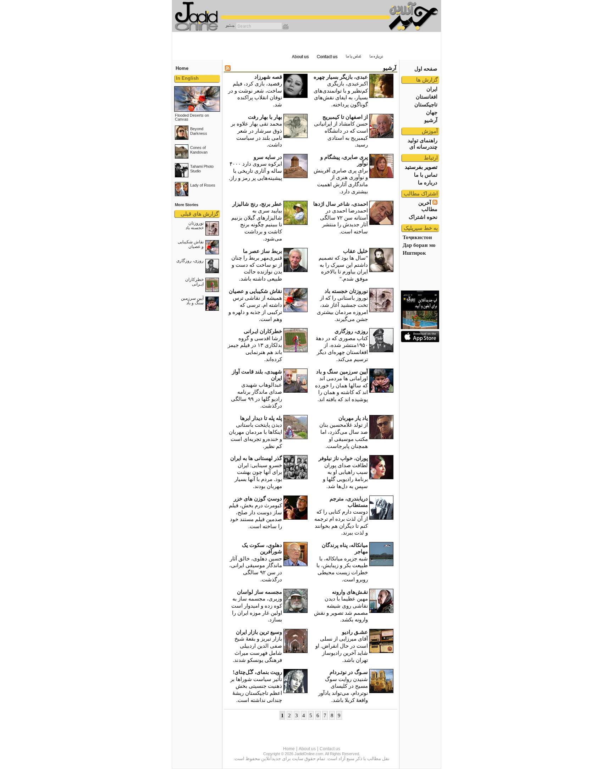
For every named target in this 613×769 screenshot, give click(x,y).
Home (289, 748)
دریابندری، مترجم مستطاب (349, 502)
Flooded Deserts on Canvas (192, 117)
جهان (431, 112)
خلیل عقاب (355, 251)
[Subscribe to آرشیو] (228, 69)
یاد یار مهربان (353, 418)
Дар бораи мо (419, 245)
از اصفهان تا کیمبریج (345, 117)
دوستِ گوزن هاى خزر (258, 499)
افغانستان (426, 97)
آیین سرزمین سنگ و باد (192, 300)
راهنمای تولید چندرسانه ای (422, 143)
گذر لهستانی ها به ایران (256, 458)
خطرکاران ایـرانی (194, 282)
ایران (431, 89)
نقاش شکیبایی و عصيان (191, 244)
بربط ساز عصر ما (262, 251)
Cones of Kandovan (199, 149)
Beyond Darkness (198, 131)
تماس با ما (425, 175)
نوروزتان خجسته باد (195, 225)
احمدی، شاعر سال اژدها (340, 204)
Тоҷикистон (417, 237)
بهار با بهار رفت (265, 117)
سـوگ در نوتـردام (349, 672)
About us (307, 748)
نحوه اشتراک (423, 217)
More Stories (186, 205)
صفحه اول (425, 69)
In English (187, 78)
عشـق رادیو (355, 632)
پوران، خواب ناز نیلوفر (343, 458)
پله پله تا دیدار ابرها (261, 418)
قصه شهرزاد (268, 77)
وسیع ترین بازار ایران (259, 632)
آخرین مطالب (427, 206)
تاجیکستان (425, 104)
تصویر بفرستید (421, 167)
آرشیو (430, 120)
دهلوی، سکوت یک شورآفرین (262, 548)
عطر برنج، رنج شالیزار (257, 204)
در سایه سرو (268, 157)
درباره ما (427, 182)
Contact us (330, 748)
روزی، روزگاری (190, 260)
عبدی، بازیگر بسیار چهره (341, 77)
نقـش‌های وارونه (350, 592)
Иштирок (414, 253)
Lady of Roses (202, 185)
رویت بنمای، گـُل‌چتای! (257, 672)
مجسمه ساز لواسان (259, 592)
